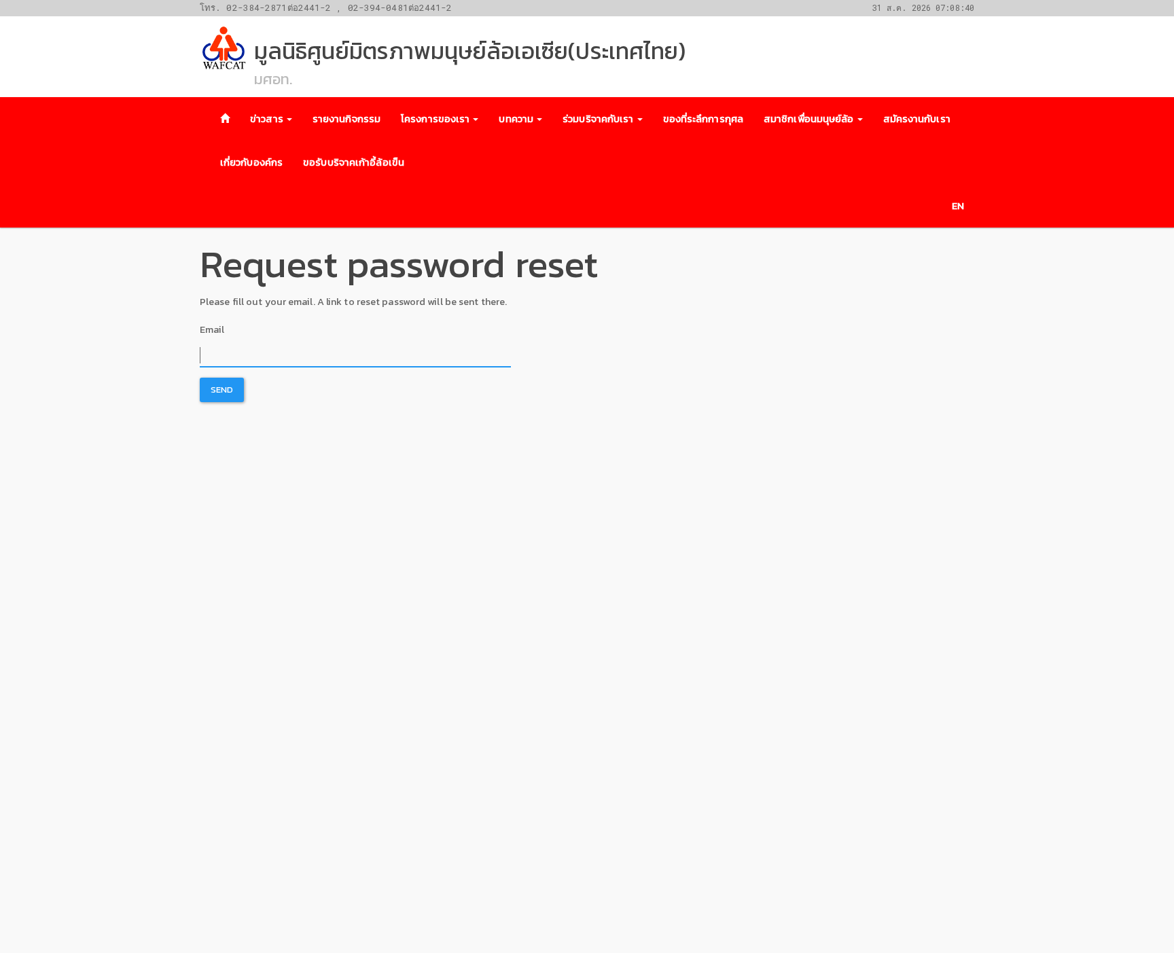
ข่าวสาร (267, 118)
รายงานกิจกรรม (346, 118)
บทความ (517, 118)
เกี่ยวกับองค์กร (251, 162)
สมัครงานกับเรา (916, 118)
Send (222, 389)
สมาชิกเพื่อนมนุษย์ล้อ (810, 118)
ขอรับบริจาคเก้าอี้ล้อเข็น (353, 162)
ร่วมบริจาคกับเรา (599, 118)
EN (958, 205)
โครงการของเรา (436, 118)
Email (212, 329)
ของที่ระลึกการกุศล (703, 118)
